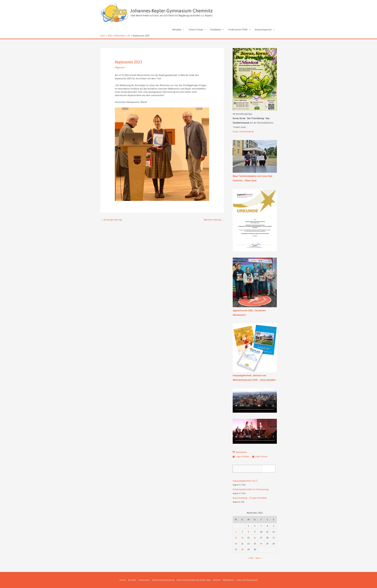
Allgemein (120, 67)
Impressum (144, 580)
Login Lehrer (261, 456)
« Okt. (251, 558)
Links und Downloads (247, 580)
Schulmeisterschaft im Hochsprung (250, 489)
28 (242, 549)
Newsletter (228, 580)
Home (122, 580)
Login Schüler (242, 456)
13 (236, 537)
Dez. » (259, 558)
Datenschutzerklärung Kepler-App (194, 580)
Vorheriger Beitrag (111, 219)
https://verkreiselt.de (243, 131)
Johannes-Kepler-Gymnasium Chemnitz (171, 10)
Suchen (269, 468)
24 (261, 543)
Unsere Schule (196, 29)
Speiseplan (241, 452)
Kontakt (132, 580)
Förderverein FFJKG (238, 29)
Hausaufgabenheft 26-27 (245, 481)
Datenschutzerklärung (163, 580)
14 (242, 537)
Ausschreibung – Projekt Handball (250, 498)
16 (255, 537)
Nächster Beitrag (214, 219)
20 (236, 543)
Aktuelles (176, 29)
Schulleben (215, 29)
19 (273, 537)
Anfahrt (217, 580)
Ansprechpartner (263, 29)
